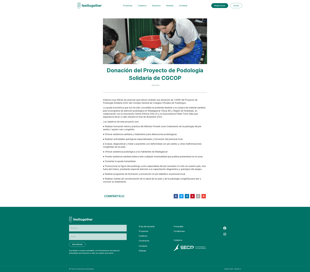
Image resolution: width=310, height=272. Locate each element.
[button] (176, 196)
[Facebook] (225, 228)
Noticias (169, 5)
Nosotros (156, 5)
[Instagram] (225, 234)
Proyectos (127, 5)
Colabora (142, 5)
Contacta (183, 5)
